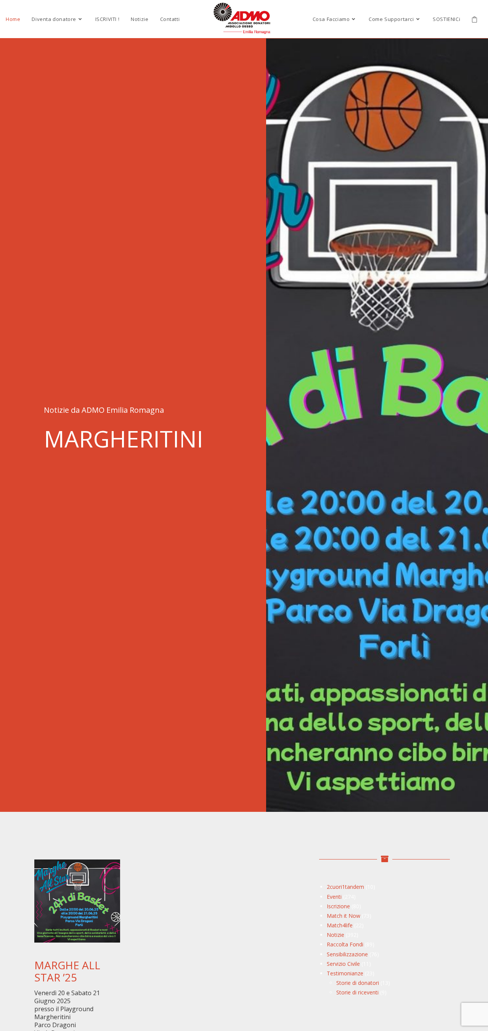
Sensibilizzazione (347, 954)
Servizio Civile (343, 963)
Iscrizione (338, 906)
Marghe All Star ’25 (67, 971)
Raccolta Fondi (345, 944)
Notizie (335, 934)
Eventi (334, 896)
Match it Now (343, 915)
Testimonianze (345, 973)
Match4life (340, 925)
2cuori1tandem (345, 886)
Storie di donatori (357, 982)
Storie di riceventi (357, 992)
